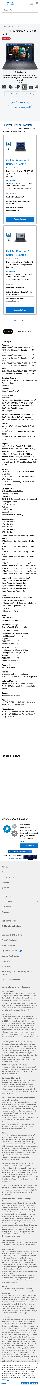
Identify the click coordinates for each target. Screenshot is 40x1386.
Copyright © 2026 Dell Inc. (12, 935)
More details (13, 1074)
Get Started (29, 845)
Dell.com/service (7, 1122)
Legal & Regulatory (9, 961)
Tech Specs (8, 331)
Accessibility (7, 966)
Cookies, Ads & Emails (10, 956)
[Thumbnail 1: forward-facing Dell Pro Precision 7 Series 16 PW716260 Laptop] (4, 87)
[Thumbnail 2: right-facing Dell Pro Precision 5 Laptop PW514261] (8, 149)
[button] (31, 3)
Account (5, 867)
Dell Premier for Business (11, 926)
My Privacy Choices (10, 951)
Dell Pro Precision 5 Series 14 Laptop (17, 162)
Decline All (25, 1383)
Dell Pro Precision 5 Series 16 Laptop (17, 253)
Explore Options (20, 219)
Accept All (34, 1383)
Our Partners (7, 907)
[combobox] (20, 10)
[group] (20, 58)
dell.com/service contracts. (11, 1236)
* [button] (10, 469)
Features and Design (24, 331)
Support (5, 872)
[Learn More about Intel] (30, 856)
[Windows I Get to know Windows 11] (20, 851)
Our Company (7, 902)
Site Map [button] (5, 883)
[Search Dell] (35, 9)
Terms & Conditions (9, 940)
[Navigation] (3, 3)
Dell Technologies (9, 921)
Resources (6, 912)
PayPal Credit (11, 181)
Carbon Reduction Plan (11, 980)
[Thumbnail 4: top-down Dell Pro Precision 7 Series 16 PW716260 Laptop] (31, 87)
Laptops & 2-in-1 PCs (11, 27)
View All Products (18, 320)
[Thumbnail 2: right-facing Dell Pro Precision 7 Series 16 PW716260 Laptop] (11, 87)
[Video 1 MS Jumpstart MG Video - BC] (24, 87)
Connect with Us (8, 877)
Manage (3, 1383)
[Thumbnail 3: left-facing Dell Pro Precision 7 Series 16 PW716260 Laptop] (17, 87)
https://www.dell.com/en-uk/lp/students (18, 1000)
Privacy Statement (9, 945)
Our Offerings (7, 896)
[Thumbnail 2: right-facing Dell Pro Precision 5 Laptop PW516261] (8, 240)
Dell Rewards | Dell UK (11, 1061)
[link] (28, 94)
